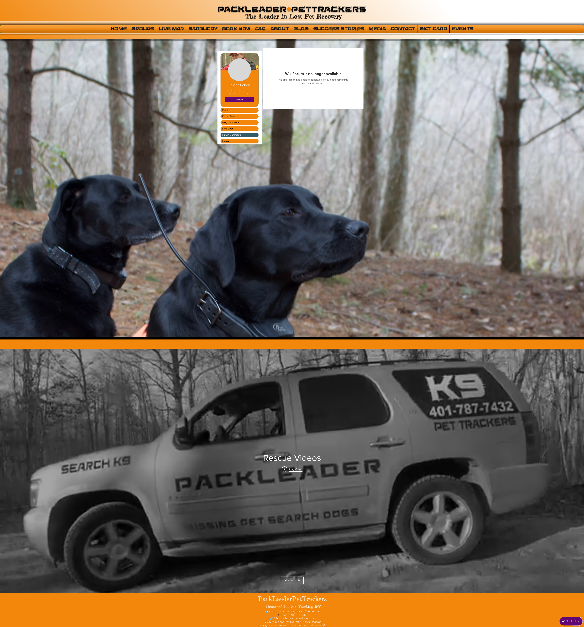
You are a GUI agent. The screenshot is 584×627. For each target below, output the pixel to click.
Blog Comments (230, 122)
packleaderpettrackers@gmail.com (297, 611)
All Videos (290, 580)
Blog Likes (227, 128)
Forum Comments (231, 134)
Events (225, 141)
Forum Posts (229, 116)
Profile (225, 110)
